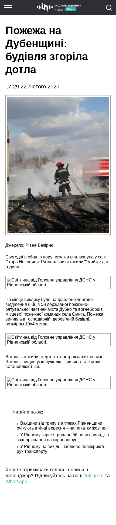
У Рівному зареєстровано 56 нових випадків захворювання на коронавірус (63, 437)
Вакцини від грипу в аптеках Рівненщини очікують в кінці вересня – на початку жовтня (62, 425)
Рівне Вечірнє (39, 245)
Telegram (94, 475)
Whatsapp (16, 481)
